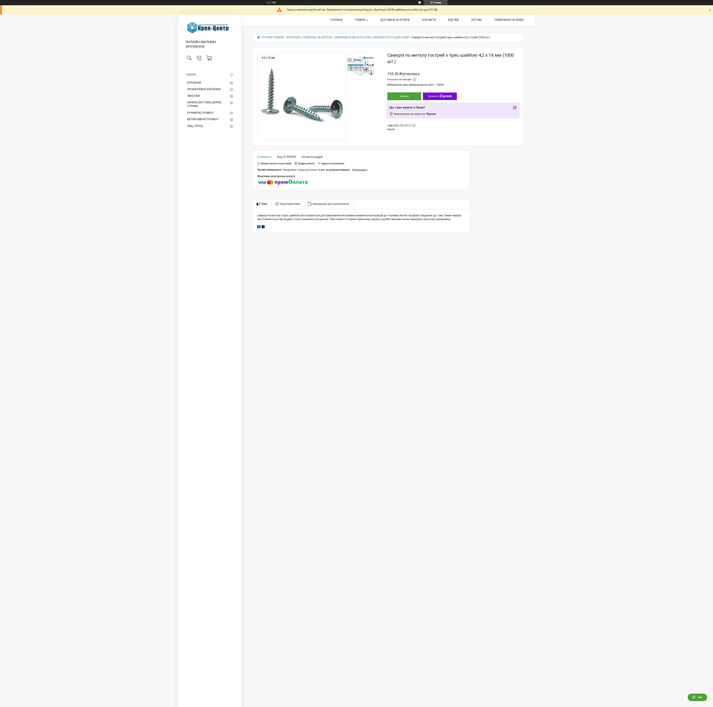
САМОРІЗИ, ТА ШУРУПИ (317, 37)
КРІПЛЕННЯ (194, 82)
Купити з (433, 96)
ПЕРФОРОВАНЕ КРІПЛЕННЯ (203, 89)
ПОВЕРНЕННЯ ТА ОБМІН (509, 19)
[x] (263, 227)
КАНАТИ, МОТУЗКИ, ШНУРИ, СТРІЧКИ (204, 104)
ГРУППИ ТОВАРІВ (273, 37)
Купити (404, 96)
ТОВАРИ (191, 74)
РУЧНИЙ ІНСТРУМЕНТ (200, 112)
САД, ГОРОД (195, 126)
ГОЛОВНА (336, 19)
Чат (700, 697)
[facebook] (259, 227)
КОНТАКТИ (429, 19)
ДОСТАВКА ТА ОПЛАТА (395, 19)
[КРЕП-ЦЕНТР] (210, 27)
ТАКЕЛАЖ (193, 95)
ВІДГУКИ (453, 19)
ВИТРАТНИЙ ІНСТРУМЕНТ (203, 119)
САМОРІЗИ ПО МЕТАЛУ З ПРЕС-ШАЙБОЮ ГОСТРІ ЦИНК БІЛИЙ (371, 37)
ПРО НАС (476, 19)
